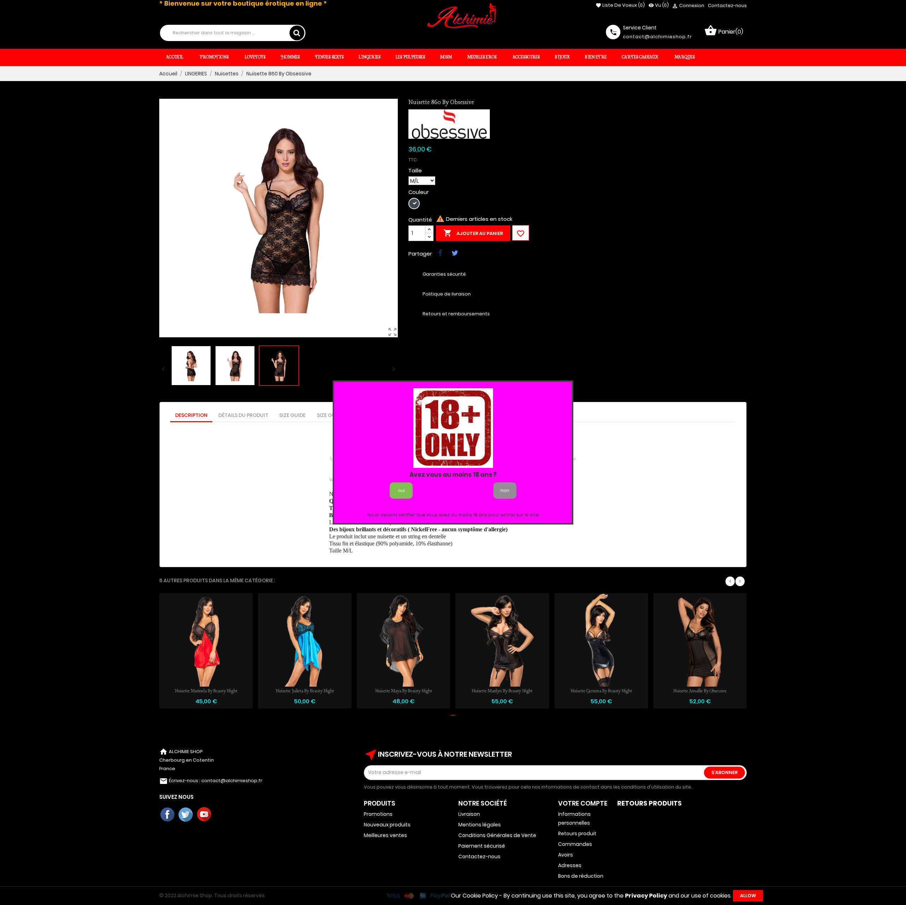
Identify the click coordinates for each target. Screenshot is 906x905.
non (504, 490)
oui (401, 490)
